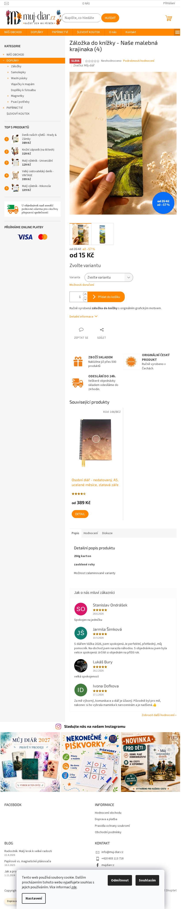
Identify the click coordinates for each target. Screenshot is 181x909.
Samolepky (18, 72)
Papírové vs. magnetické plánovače (27, 861)
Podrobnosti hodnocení (138, 61)
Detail (80, 514)
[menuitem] (13, 32)
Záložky (16, 66)
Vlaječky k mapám (22, 84)
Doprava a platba (106, 819)
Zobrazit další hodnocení (158, 715)
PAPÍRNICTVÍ (15, 108)
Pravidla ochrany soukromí (112, 826)
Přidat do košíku (109, 297)
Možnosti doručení (82, 285)
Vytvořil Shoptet (166, 890)
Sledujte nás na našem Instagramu (94, 726)
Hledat (110, 18)
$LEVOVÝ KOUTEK (18, 114)
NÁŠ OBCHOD (15, 54)
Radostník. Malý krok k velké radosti (28, 851)
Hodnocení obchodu (108, 813)
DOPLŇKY (13, 60)
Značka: (83, 65)
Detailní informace (81, 316)
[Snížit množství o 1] (85, 299)
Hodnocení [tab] (91, 533)
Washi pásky (19, 78)
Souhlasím (147, 880)
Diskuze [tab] (107, 533)
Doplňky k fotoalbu (23, 90)
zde (74, 887)
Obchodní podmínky (108, 832)
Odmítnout (120, 880)
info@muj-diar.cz (112, 852)
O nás (86, 4)
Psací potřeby (20, 102)
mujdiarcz (108, 865)
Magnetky (17, 96)
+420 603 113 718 (113, 858)
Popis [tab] (75, 533)
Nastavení (34, 898)
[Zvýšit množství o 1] (85, 294)
